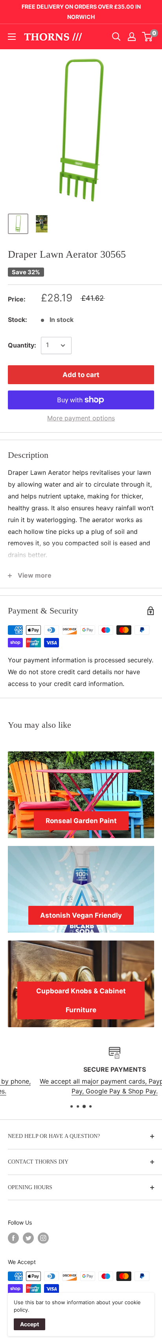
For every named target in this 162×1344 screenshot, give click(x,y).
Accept (29, 1324)
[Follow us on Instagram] (43, 1238)
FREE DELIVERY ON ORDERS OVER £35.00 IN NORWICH (81, 11)
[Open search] (116, 36)
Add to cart (81, 375)
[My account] (132, 36)
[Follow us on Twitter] (28, 1238)
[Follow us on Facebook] (13, 1238)
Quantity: (22, 345)
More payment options (81, 418)
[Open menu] (12, 36)
